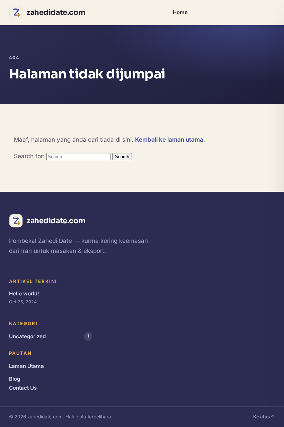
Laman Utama (26, 366)
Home (180, 12)
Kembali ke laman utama (169, 139)
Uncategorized (49, 336)
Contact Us (23, 388)
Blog (14, 379)
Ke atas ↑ (264, 416)
